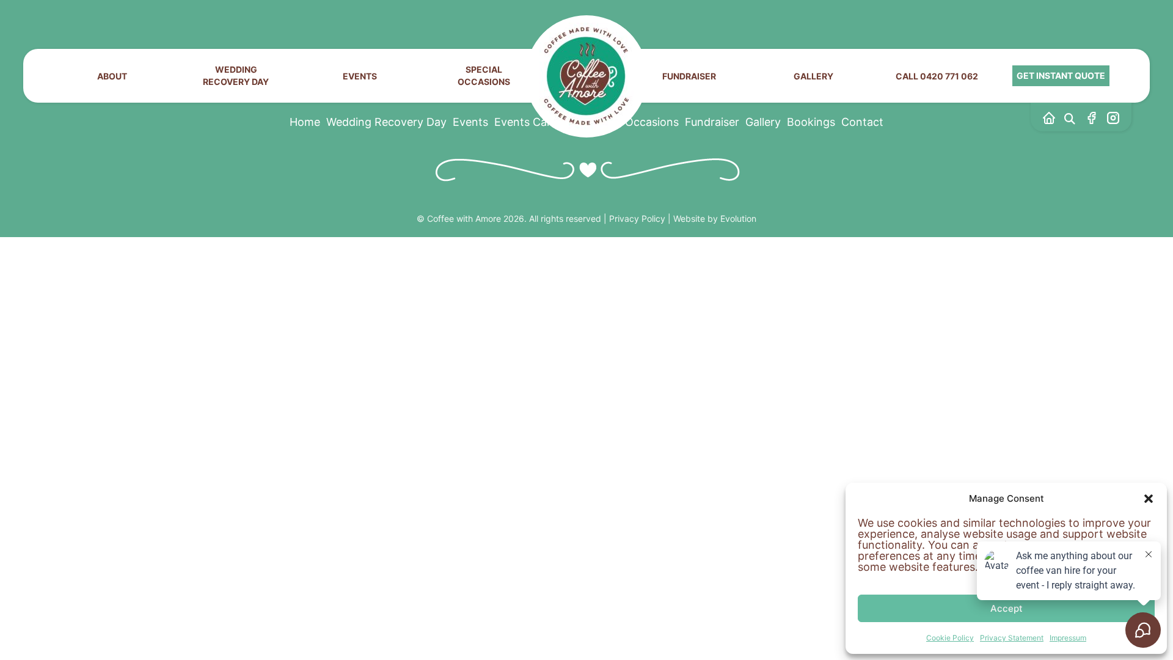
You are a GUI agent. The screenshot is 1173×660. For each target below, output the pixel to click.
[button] (1148, 499)
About (112, 76)
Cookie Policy (950, 637)
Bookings (811, 122)
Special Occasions (484, 75)
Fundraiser (689, 76)
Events (360, 76)
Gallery (813, 76)
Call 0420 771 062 (937, 76)
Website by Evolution (714, 218)
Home (305, 122)
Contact (862, 122)
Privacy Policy (637, 218)
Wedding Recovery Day (236, 75)
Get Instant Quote (1061, 75)
